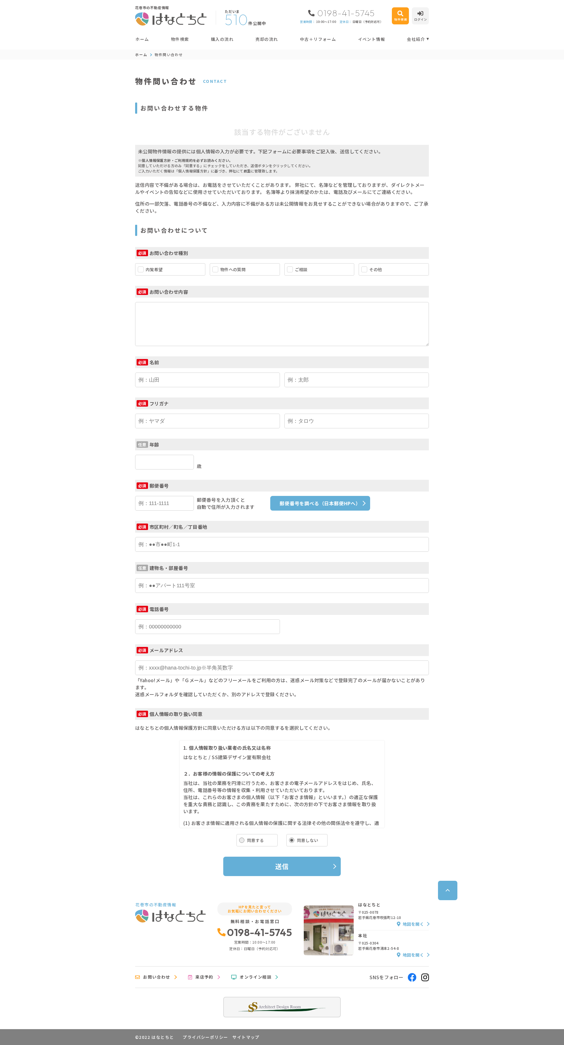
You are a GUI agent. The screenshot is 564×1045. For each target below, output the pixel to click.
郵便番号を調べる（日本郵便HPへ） (320, 503)
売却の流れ (267, 39)
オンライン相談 (255, 977)
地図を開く (413, 924)
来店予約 (204, 977)
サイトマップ (245, 1037)
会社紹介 (416, 39)
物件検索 (180, 39)
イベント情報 (371, 39)
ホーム (142, 39)
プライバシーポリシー (205, 1037)
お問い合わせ (156, 977)
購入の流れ (222, 39)
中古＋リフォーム (318, 39)
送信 (282, 866)
